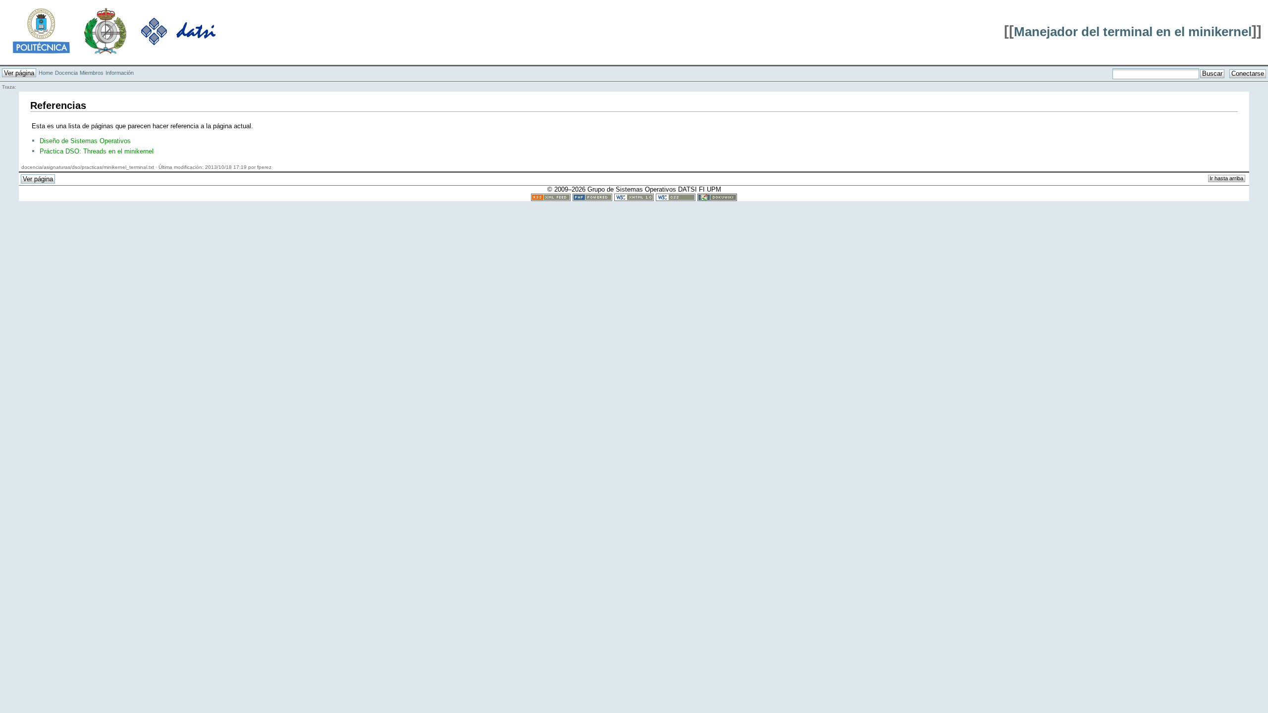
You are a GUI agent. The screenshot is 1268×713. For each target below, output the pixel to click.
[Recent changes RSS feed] (551, 197)
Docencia (66, 73)
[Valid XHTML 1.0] (634, 197)
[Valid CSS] (675, 197)
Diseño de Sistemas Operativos (85, 141)
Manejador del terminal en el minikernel (1133, 31)
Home (46, 73)
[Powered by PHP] (592, 197)
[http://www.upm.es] (41, 30)
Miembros (92, 73)
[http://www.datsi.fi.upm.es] (178, 30)
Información (120, 73)
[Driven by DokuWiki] (717, 197)
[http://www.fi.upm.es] (105, 30)
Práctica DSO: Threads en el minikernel (97, 151)
